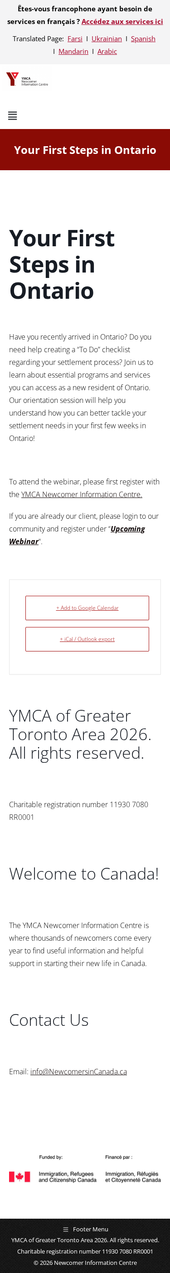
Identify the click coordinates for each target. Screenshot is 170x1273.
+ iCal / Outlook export (87, 639)
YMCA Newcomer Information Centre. (81, 494)
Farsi (75, 38)
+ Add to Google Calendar (87, 608)
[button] (65, 115)
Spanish (143, 38)
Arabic (107, 51)
